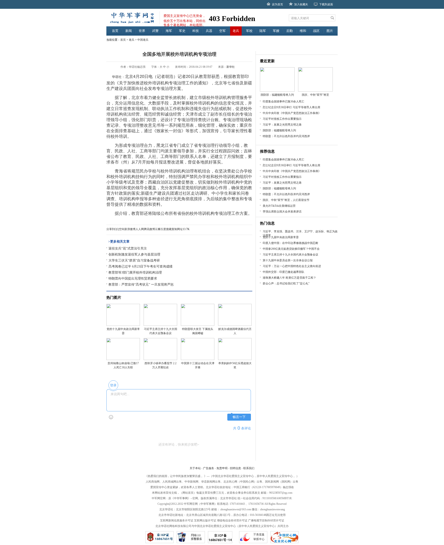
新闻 (128, 31)
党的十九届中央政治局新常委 (281, 237)
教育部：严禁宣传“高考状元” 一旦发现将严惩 (141, 284)
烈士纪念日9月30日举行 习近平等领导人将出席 (291, 107)
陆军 (262, 31)
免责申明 (222, 468)
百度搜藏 (166, 229)
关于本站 (195, 468)
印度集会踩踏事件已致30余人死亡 (283, 101)
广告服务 (208, 468)
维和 (303, 31)
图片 (330, 31)
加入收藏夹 (301, 4)
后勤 (289, 31)
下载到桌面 (326, 4)
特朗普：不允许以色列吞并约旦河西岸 (286, 136)
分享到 (110, 229)
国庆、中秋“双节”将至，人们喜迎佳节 (286, 200)
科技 (195, 31)
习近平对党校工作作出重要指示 (282, 118)
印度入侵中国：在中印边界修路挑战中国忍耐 (290, 243)
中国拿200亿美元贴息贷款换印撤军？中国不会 (291, 248)
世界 (142, 31)
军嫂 (276, 31)
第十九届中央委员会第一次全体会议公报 (288, 260)
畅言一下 (239, 417)
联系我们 (248, 468)
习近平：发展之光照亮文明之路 (282, 124)
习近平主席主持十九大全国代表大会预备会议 (290, 254)
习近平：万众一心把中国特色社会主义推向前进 (292, 266)
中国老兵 (142, 39)
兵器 (209, 31)
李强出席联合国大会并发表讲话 (282, 211)
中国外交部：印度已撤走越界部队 (283, 272)
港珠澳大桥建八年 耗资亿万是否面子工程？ (289, 277)
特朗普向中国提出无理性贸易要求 (132, 278)
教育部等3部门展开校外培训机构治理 (135, 272)
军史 (182, 31)
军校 (249, 31)
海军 (169, 31)
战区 (316, 31)
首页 (115, 31)
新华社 (230, 66)
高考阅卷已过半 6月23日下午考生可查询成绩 (140, 266)
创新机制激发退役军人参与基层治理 (134, 254)
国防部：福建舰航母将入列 (279, 130)
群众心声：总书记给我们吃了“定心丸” (286, 283)
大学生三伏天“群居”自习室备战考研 (134, 260)
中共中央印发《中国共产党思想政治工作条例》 (292, 113)
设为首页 (277, 4)
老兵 (236, 31)
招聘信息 (235, 468)
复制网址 (177, 229)
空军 (222, 31)
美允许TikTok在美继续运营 (279, 205)
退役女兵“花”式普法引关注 (127, 248)
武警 (155, 31)
